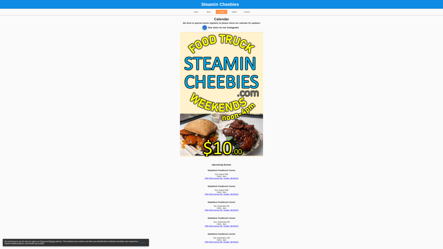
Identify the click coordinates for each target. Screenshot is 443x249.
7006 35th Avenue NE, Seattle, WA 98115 (221, 178)
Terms (42, 241)
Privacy (52, 241)
